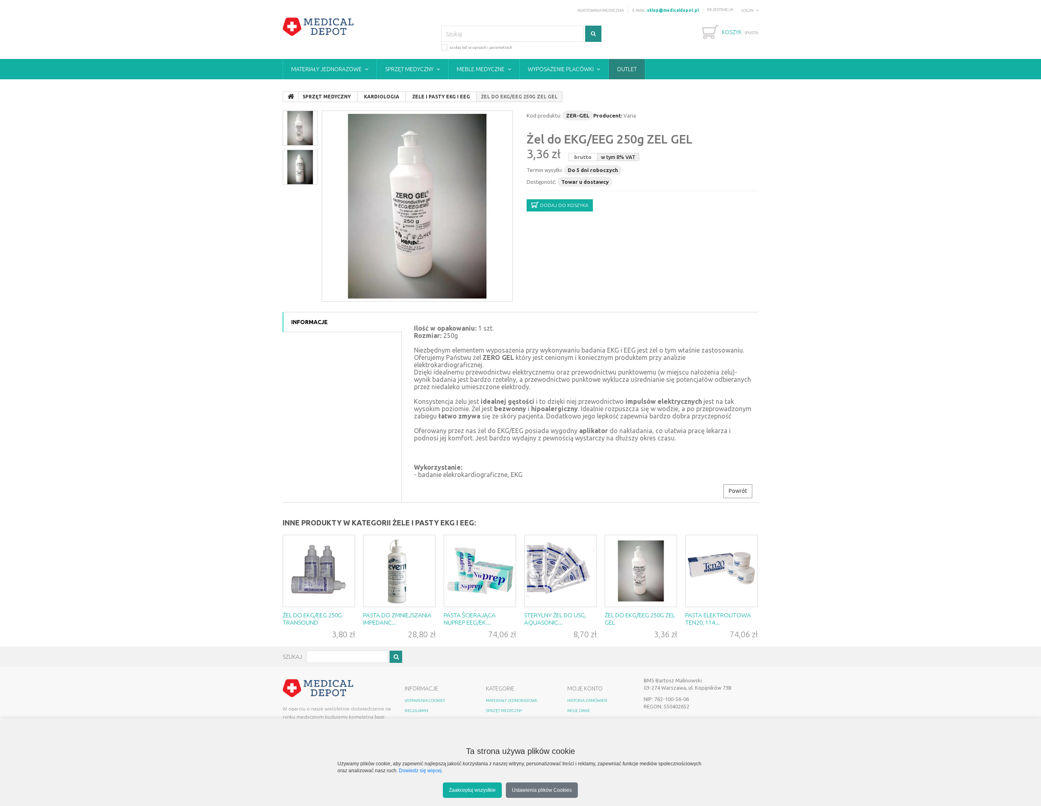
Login (747, 10)
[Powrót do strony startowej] (290, 97)
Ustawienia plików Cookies (542, 790)
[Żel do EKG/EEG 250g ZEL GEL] (417, 206)
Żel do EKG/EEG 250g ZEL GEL (610, 139)
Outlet (627, 69)
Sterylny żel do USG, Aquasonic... (555, 619)
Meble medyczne (481, 69)
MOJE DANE (578, 710)
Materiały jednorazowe (326, 69)
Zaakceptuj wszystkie (472, 790)
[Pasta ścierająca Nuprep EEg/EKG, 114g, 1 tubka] (480, 571)
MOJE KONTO (585, 688)
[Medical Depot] (318, 26)
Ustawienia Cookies (425, 700)
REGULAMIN (416, 710)
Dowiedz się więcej (420, 770)
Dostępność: (541, 182)
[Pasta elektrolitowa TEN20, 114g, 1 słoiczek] (721, 571)
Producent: (607, 115)
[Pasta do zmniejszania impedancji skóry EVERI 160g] (399, 571)
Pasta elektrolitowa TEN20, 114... (718, 619)
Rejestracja (720, 9)
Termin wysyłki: (545, 170)
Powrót (738, 491)
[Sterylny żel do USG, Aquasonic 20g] (560, 571)
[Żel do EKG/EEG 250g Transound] (319, 571)
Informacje (309, 322)
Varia (629, 115)
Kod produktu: (544, 115)
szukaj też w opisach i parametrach (480, 47)
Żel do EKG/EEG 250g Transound (312, 619)
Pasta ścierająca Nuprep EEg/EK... (470, 619)
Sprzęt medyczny (409, 69)
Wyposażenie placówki (561, 69)
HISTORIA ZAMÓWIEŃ (587, 700)
